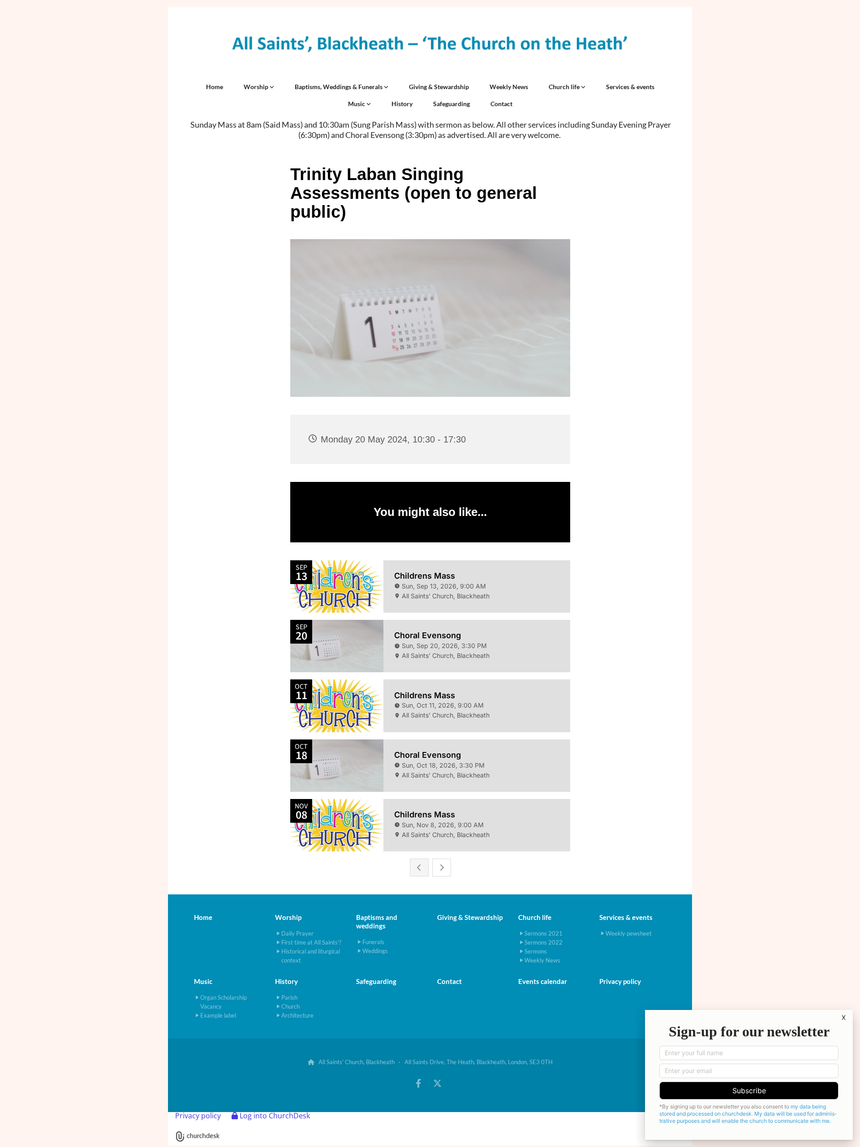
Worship (257, 86)
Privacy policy (620, 981)
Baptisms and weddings (376, 921)
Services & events (630, 86)
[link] (258, 86)
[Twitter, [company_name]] (437, 1083)
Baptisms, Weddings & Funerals (339, 86)
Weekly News (509, 86)
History (402, 103)
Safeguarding (451, 103)
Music (357, 103)
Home (214, 86)
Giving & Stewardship (439, 86)
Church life (565, 86)
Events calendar (542, 981)
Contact (501, 103)
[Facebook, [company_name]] (418, 1083)
